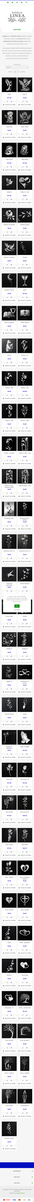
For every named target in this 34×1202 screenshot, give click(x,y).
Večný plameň (25, 1105)
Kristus (9, 355)
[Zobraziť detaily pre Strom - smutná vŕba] (24, 998)
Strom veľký (9, 1105)
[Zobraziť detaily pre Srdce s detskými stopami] (24, 868)
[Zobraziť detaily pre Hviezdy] (24, 248)
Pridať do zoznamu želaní (11, 101)
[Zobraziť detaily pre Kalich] (24, 280)
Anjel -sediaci (25, 127)
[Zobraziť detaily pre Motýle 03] (9, 672)
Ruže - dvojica (9, 877)
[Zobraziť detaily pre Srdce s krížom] (9, 900)
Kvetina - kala (9, 388)
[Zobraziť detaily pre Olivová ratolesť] (9, 704)
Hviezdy (25, 257)
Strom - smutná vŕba (25, 1008)
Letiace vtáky (9, 616)
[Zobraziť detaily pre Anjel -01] (24, 84)
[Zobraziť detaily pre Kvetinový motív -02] (24, 541)
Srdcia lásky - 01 (9, 1008)
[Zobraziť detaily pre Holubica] (9, 182)
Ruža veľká (25, 844)
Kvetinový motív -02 (24, 551)
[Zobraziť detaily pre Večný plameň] (24, 1096)
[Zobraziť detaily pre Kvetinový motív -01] (9, 541)
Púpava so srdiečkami (9, 747)
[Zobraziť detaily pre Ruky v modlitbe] (24, 737)
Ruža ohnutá (9, 812)
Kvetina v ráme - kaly (25, 453)
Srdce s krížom (9, 910)
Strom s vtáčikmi (24, 1073)
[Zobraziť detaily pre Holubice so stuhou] (9, 248)
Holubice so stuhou (9, 257)
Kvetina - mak (9, 420)
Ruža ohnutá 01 (24, 812)
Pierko (25, 714)
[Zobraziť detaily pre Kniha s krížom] (24, 313)
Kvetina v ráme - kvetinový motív (9, 486)
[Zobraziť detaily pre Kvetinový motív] (9, 509)
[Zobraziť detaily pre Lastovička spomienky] (9, 574)
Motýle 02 (25, 649)
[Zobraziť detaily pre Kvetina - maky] (24, 411)
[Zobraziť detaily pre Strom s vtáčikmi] (24, 1063)
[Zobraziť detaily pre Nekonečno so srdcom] (24, 672)
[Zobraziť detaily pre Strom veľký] (9, 1096)
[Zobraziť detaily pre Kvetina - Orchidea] (9, 443)
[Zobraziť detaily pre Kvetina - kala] (9, 378)
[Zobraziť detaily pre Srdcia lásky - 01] (9, 998)
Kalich (24, 290)
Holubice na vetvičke (9, 224)
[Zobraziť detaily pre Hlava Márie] (24, 150)
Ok (17, 606)
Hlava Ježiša (9, 159)
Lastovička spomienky (9, 584)
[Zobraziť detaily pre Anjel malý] (9, 117)
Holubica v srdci (24, 192)
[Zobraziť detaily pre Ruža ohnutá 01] (24, 802)
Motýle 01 (9, 649)
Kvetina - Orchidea (9, 453)
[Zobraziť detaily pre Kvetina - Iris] (24, 346)
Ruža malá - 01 (25, 779)
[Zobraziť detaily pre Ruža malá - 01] (24, 770)
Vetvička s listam (9, 1138)
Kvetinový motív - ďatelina (25, 519)
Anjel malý (9, 127)
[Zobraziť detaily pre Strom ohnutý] (9, 1031)
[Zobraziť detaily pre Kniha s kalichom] (9, 313)
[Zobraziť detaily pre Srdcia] (9, 933)
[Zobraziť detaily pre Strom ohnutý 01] (24, 1031)
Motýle (25, 616)
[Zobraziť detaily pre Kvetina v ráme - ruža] (24, 476)
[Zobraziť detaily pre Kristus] (9, 346)
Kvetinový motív (9, 518)
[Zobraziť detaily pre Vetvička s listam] (9, 1129)
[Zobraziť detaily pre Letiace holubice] (24, 574)
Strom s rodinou (9, 1073)
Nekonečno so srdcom (25, 682)
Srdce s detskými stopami (25, 878)
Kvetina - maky (25, 420)
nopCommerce (20, 1193)
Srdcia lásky (25, 975)
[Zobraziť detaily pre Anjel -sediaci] (24, 117)
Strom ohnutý (9, 1040)
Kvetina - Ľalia (25, 388)
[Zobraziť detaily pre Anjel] (9, 84)
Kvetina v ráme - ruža (25, 485)
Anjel (9, 94)
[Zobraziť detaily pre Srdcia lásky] (24, 966)
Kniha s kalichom (9, 322)
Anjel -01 (24, 94)
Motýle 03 (9, 681)
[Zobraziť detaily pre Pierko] (24, 704)
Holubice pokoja (24, 224)
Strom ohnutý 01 (25, 1040)
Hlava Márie (24, 159)
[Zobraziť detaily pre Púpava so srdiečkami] (9, 737)
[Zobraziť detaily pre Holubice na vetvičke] (9, 215)
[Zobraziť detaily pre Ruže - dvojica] (9, 868)
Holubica (9, 192)
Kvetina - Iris (24, 355)
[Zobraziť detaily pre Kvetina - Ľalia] (24, 378)
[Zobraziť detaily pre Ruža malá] (9, 770)
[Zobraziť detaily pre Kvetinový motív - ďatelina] (24, 509)
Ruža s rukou (9, 844)
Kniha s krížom (25, 322)
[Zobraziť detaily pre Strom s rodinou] (9, 1063)
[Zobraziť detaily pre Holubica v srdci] (24, 182)
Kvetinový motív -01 (9, 551)
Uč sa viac (17, 609)
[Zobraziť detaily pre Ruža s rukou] (9, 835)
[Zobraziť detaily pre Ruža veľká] (24, 835)
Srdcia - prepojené (25, 942)
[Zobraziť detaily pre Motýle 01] (9, 639)
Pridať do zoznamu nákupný (7, 101)
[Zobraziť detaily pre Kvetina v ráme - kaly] (24, 443)
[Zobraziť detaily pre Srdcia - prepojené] (24, 933)
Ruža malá (9, 779)
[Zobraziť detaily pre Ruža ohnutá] (9, 802)
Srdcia (9, 942)
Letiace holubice (24, 583)
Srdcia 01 (9, 975)
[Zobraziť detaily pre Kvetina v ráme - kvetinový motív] (9, 476)
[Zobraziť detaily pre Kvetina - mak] (9, 411)
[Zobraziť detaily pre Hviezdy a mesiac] (9, 280)
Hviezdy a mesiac (9, 290)
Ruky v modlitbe (24, 747)
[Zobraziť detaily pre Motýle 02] (24, 639)
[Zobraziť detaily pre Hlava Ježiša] (9, 150)
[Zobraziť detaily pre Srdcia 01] (9, 966)
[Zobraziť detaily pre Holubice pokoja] (24, 215)
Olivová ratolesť (9, 714)
